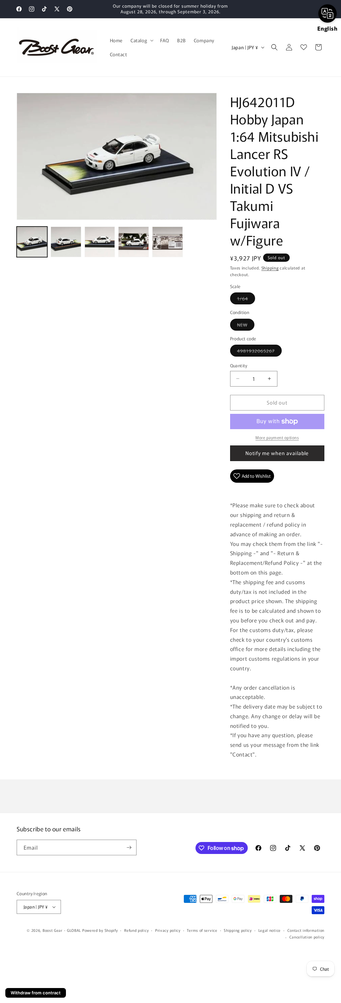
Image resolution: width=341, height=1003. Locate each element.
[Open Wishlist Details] (303, 47)
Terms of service (202, 930)
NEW (245, 326)
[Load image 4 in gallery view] (133, 242)
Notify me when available (277, 452)
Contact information (305, 930)
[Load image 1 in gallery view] (32, 242)
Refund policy (136, 930)
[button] (141, 40)
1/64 (246, 299)
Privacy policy (167, 930)
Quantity (238, 365)
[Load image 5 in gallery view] (167, 242)
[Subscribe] (129, 847)
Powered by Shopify (100, 930)
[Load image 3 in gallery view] (100, 242)
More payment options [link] (277, 437)
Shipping (270, 267)
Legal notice (269, 930)
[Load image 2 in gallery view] (66, 242)
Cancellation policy (306, 936)
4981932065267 (259, 352)
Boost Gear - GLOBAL (62, 930)
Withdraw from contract (36, 992)
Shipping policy (238, 930)
